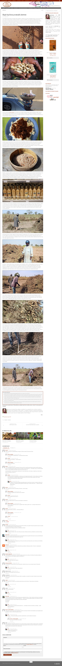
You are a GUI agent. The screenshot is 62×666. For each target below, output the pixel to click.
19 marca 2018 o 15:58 (12, 588)
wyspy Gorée (11, 112)
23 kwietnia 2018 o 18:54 (13, 614)
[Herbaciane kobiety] (36, 436)
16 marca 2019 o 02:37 (11, 622)
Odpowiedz (7, 452)
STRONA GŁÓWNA (4, 0)
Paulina (6, 466)
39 (42, 10)
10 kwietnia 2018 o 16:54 (17, 609)
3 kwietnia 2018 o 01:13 (13, 596)
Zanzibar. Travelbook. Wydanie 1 (52, 74)
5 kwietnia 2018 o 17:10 (13, 604)
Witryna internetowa (6, 648)
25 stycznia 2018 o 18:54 (12, 466)
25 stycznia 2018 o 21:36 (15, 481)
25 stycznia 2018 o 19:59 (12, 508)
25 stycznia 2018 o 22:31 (17, 462)
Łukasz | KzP (7, 534)
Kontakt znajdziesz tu (30, 644)
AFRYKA (9, 0)
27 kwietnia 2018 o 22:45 (22, 618)
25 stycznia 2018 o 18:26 (12, 487)
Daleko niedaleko (10, 454)
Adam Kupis (7, 596)
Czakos (6, 580)
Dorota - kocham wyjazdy (9, 609)
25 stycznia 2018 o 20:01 (14, 516)
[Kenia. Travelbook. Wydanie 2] (52, 50)
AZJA (22, 0)
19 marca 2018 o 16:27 (13, 592)
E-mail (25, 645)
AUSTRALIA (18, 0)
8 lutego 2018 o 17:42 (13, 530)
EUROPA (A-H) (27, 0)
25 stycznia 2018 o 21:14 (12, 520)
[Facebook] (57, 664)
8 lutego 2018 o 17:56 (13, 539)
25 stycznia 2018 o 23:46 (12, 524)
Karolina (6, 524)
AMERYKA (14, 0)
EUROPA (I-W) (33, 0)
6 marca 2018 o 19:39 (13, 584)
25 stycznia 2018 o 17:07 (17, 454)
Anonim (6, 450)
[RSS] (55, 664)
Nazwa (4, 645)
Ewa (10, 481)
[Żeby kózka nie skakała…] (9, 436)
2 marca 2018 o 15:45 (12, 580)
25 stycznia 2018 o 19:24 (17, 491)
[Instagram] (59, 664)
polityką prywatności (14, 652)
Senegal (4, 10)
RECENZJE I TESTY (45, 0)
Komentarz (5, 637)
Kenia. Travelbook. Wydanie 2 (51, 52)
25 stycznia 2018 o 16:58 (12, 450)
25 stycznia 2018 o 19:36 (12, 499)
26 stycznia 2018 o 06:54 (13, 534)
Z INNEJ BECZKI (39, 0)
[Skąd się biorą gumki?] (22, 436)
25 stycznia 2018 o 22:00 (14, 458)
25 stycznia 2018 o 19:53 (17, 503)
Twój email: (47, 87)
